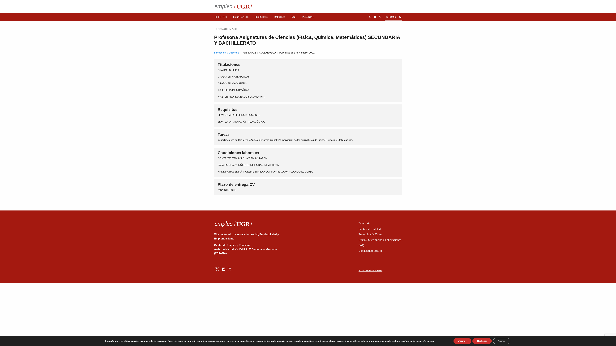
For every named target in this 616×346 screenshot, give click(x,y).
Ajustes (501, 340)
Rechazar (482, 340)
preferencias (427, 341)
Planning (308, 17)
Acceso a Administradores (370, 271)
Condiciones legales (370, 250)
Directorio (364, 223)
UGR (293, 17)
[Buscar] (400, 17)
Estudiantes (241, 17)
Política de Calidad (370, 229)
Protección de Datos (370, 234)
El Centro (221, 17)
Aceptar (462, 340)
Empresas (279, 17)
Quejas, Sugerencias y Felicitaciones (380, 239)
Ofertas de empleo (226, 29)
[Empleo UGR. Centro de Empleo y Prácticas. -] (233, 6)
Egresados (261, 17)
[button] (369, 17)
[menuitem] (221, 17)
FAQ (361, 245)
